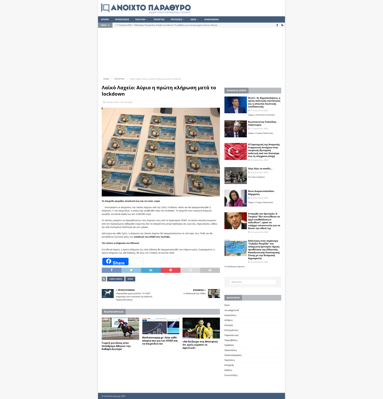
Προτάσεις (229, 360)
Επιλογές (228, 325)
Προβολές (229, 345)
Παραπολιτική (231, 335)
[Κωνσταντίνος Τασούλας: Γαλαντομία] (235, 128)
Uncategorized (231, 310)
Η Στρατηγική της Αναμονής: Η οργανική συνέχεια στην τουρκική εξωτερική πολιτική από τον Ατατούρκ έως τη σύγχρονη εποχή (264, 150)
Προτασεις (176, 19)
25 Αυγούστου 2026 (259, 262)
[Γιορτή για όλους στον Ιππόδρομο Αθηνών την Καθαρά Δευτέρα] (120, 329)
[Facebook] (277, 25)
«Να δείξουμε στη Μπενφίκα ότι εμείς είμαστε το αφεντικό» (200, 344)
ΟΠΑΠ (130, 279)
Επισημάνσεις (231, 330)
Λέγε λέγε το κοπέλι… (260, 168)
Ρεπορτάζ (128, 102)
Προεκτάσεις (230, 350)
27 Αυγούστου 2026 (259, 110)
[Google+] (282, 25)
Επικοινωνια (211, 19)
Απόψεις (228, 320)
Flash (227, 305)
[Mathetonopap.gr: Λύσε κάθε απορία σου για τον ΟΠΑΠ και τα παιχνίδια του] (161, 326)
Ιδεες (193, 19)
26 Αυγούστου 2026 (259, 160)
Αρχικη (105, 19)
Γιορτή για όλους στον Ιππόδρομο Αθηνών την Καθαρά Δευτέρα (116, 346)
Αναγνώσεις (230, 315)
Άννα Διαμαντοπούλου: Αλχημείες (261, 193)
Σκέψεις (228, 370)
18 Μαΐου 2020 (112, 102)
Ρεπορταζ (159, 19)
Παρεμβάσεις (231, 340)
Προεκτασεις (122, 19)
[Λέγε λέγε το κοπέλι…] (235, 175)
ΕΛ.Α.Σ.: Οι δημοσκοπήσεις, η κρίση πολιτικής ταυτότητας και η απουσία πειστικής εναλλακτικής (264, 102)
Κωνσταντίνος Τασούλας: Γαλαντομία (262, 123)
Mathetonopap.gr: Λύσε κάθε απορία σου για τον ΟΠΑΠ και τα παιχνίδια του (160, 340)
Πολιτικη (140, 19)
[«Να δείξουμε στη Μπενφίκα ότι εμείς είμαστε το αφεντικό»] (201, 328)
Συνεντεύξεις (231, 375)
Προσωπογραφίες (233, 355)
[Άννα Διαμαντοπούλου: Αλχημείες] (235, 198)
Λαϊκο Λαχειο (115, 279)
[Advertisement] (191, 54)
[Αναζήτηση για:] (252, 282)
